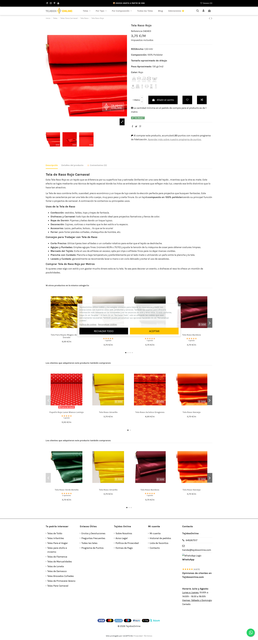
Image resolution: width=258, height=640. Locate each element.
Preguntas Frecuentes (93, 538)
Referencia (136, 31)
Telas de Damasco (57, 571)
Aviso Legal (122, 538)
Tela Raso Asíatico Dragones (149, 412)
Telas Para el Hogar (57, 543)
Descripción (52, 165)
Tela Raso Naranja (191, 412)
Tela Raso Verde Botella (66, 489)
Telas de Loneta (55, 566)
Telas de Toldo (54, 533)
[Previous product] (210, 18)
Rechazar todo (104, 331)
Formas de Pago (124, 547)
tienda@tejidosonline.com (196, 549)
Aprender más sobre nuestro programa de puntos (174, 139)
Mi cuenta (155, 533)
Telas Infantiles (55, 538)
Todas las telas (89, 543)
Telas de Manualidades (59, 561)
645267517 (191, 540)
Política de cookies (87, 324)
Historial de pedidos (160, 538)
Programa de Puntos (92, 547)
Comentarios (98, 165)
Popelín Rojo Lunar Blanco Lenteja (66, 412)
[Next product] (211, 18)
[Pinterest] (140, 126)
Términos (148, 636)
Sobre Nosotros (124, 533)
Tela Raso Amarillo (108, 412)
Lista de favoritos (159, 543)
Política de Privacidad (127, 543)
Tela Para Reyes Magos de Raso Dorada (67, 336)
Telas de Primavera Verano (61, 580)
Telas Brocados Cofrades (60, 576)
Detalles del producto (72, 165)
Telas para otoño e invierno (57, 549)
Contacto (155, 547)
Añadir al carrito (165, 99)
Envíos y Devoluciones (93, 533)
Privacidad (137, 636)
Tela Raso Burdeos (191, 335)
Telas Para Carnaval (57, 585)
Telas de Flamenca (57, 556)
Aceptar (154, 331)
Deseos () (207, 3)
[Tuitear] (136, 126)
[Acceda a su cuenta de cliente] (203, 11)
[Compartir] (132, 126)
